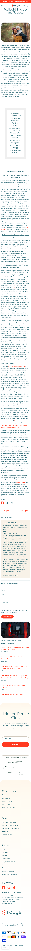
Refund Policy (6, 868)
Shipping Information (8, 871)
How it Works (6, 859)
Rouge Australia (7, 834)
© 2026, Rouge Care (7, 945)
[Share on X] (7, 503)
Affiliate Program (7, 801)
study (14, 287)
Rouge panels (20, 482)
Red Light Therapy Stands (10, 825)
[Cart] (28, 6)
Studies (16, 421)
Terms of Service (7, 804)
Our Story (5, 852)
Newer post (24, 511)
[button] (5, 947)
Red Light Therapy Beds (9, 822)
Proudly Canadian (18, 945)
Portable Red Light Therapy (10, 828)
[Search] (24, 5)
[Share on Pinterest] (12, 503)
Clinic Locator (6, 798)
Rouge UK (5, 831)
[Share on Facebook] (2, 503)
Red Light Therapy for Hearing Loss (12, 695)
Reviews (4, 855)
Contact (4, 795)
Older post (6, 511)
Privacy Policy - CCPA (8, 807)
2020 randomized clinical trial (16, 366)
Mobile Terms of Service (9, 874)
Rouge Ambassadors (8, 862)
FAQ (3, 865)
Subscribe (15, 744)
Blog (3, 849)
